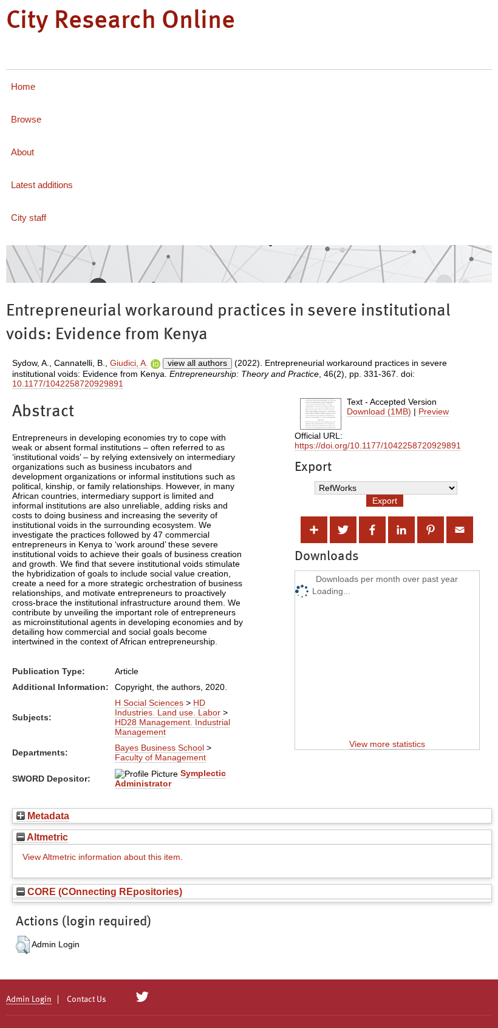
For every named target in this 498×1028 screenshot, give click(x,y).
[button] (23, 945)
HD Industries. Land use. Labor (167, 707)
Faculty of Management (160, 757)
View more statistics (387, 744)
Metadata (47, 815)
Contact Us (86, 999)
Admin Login (29, 999)
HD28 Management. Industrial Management (172, 727)
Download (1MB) (379, 411)
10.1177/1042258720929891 (67, 383)
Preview (433, 411)
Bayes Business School (159, 747)
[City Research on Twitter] (142, 997)
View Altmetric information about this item (101, 857)
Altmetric (46, 836)
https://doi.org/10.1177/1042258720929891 (378, 445)
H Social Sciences (149, 703)
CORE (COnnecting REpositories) (103, 891)
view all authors (197, 363)
